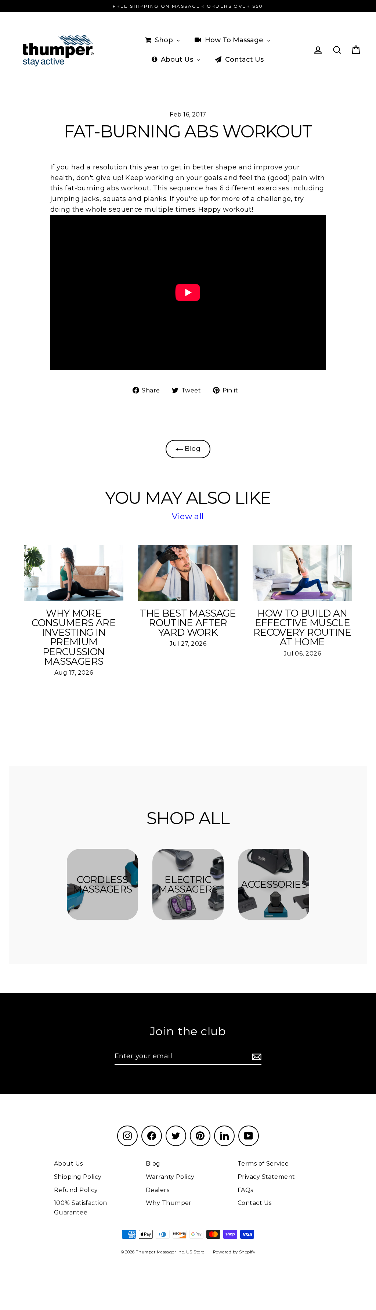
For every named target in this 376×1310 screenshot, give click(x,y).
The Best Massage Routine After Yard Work (188, 622)
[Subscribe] (255, 1056)
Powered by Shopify (234, 1252)
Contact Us (255, 1202)
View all (188, 516)
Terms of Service (263, 1163)
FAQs (245, 1190)
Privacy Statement (266, 1176)
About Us (68, 1163)
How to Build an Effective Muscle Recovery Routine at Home (302, 627)
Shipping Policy (78, 1176)
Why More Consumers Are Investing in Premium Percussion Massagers (73, 637)
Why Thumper (169, 1202)
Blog (191, 449)
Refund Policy (76, 1190)
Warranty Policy (170, 1176)
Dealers (157, 1190)
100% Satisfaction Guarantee (80, 1207)
